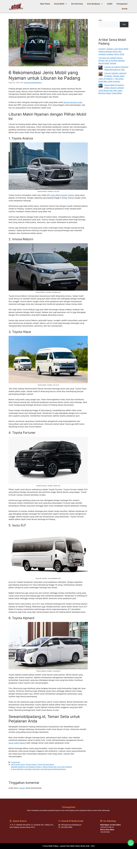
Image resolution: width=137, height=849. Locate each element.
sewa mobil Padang (17, 743)
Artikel (109, 4)
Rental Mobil (59, 4)
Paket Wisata (45, 4)
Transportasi (15, 762)
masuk (22, 788)
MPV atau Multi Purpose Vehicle (60, 195)
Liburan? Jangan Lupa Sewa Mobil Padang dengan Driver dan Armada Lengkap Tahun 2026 (113, 51)
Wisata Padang (31, 764)
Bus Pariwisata (77, 4)
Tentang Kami (122, 4)
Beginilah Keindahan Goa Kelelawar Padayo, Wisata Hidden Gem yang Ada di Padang (41, 767)
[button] (131, 843)
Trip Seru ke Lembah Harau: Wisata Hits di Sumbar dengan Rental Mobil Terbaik (111, 60)
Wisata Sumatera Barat (46, 764)
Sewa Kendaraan (93, 4)
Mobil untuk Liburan (18, 764)
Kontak (124, 9)
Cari (100, 20)
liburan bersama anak (72, 102)
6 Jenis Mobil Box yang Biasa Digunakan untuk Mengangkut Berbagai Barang (38, 769)
